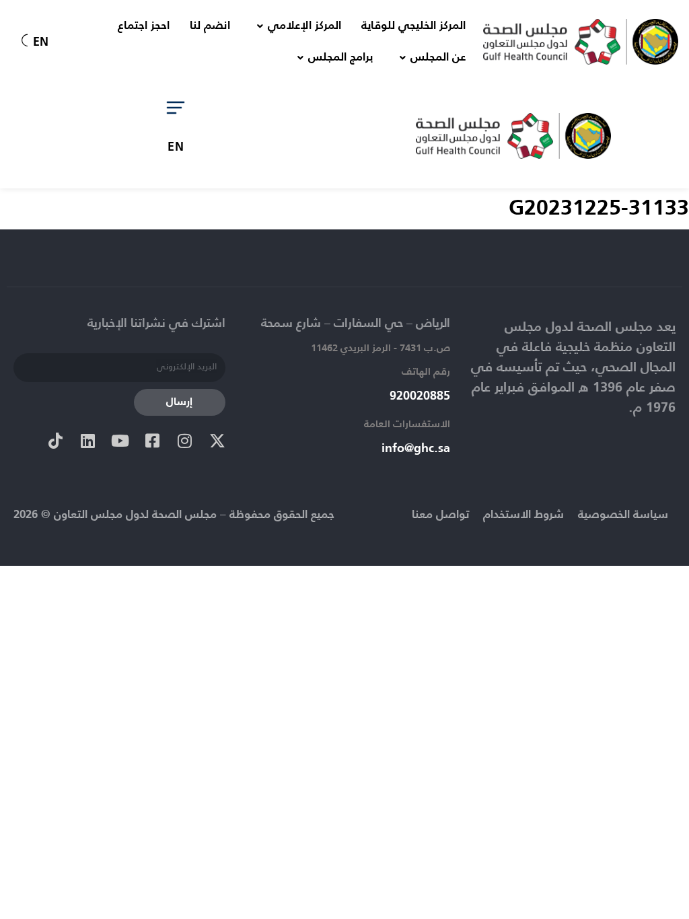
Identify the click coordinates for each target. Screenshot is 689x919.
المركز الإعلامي (304, 26)
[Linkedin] (88, 441)
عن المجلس (438, 57)
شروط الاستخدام (523, 515)
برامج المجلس (340, 57)
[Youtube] (120, 441)
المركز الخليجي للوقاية (413, 26)
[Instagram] (185, 441)
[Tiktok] (56, 441)
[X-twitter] (217, 441)
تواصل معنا (440, 515)
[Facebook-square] (153, 441)
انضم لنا (210, 26)
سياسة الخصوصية (623, 515)
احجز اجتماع (144, 26)
